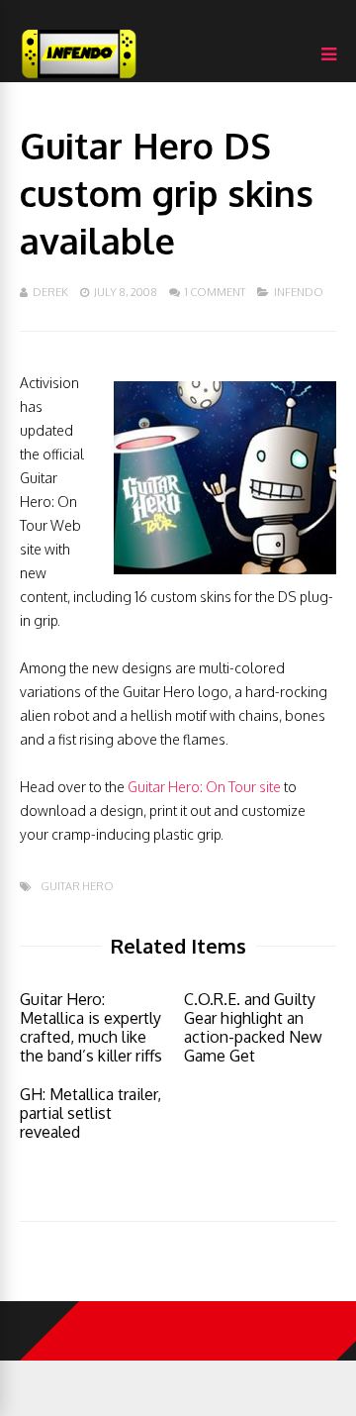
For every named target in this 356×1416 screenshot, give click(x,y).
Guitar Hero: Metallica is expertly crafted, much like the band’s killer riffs (91, 1027)
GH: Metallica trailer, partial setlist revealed (90, 1113)
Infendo (298, 292)
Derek (50, 292)
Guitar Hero (77, 886)
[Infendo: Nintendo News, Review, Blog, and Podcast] (79, 77)
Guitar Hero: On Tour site (204, 786)
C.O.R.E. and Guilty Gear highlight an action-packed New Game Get (253, 1027)
